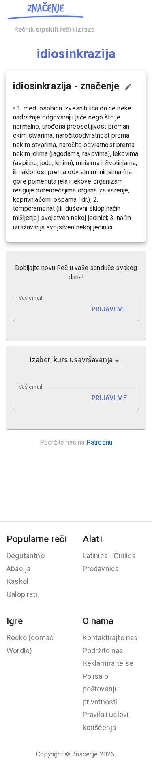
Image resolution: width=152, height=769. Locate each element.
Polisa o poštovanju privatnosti (101, 689)
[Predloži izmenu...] (128, 87)
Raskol (17, 581)
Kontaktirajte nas (110, 637)
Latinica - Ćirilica (109, 555)
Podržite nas (103, 650)
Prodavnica (101, 568)
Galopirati (21, 594)
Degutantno (25, 555)
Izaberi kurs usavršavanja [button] (71, 359)
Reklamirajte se (108, 663)
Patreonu (99, 442)
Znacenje (85, 754)
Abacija (18, 568)
